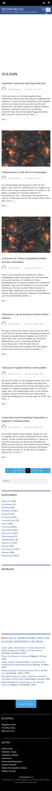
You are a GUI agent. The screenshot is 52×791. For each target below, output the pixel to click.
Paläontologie (8, 536)
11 (23, 470)
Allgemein (6, 501)
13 (33, 470)
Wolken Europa (9, 771)
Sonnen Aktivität (9, 764)
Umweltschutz (8, 549)
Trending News (8, 728)
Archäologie (7, 504)
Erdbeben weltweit (10, 755)
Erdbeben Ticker (9, 752)
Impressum (7, 758)
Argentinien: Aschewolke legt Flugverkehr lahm (23, 83)
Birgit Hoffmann (14, 89)
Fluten (4, 523)
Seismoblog (24, 777)
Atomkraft (6, 507)
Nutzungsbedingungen (12, 761)
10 (17, 470)
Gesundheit (7, 530)
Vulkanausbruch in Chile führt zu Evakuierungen (24, 172)
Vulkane (5, 552)
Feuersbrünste (8, 520)
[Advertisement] (26, 42)
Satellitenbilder (8, 539)
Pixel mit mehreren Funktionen (16, 656)
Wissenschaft (8, 555)
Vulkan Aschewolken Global (14, 768)
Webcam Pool (8, 731)
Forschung (6, 527)
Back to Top (25, 704)
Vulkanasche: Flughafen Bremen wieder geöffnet (24, 367)
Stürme (5, 546)
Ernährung (6, 517)
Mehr (4, 119)
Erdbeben (6, 511)
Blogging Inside (9, 724)
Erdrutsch (6, 514)
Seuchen (6, 543)
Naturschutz (7, 533)
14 (38, 470)
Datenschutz (7, 748)
